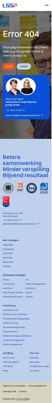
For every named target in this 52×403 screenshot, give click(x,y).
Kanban (29, 308)
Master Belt (8, 274)
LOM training (8, 296)
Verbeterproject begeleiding (16, 330)
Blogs (5, 382)
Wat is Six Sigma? (11, 374)
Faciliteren (30, 300)
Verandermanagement (13, 352)
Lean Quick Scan (11, 322)
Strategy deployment (13, 308)
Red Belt (7, 278)
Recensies (32, 374)
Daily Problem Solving (13, 304)
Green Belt (8, 265)
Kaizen (29, 304)
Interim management (12, 356)
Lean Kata (7, 300)
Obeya (6, 291)
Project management (36, 296)
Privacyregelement (37, 398)
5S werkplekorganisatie (14, 339)
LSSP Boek (8, 378)
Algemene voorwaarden (14, 398)
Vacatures (32, 382)
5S (27, 291)
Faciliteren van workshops (15, 326)
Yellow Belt (8, 257)
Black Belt (7, 269)
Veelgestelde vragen (37, 378)
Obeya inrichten (10, 343)
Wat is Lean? (9, 369)
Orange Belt (8, 261)
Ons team (32, 369)
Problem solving (10, 335)
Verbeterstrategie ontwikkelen (17, 348)
